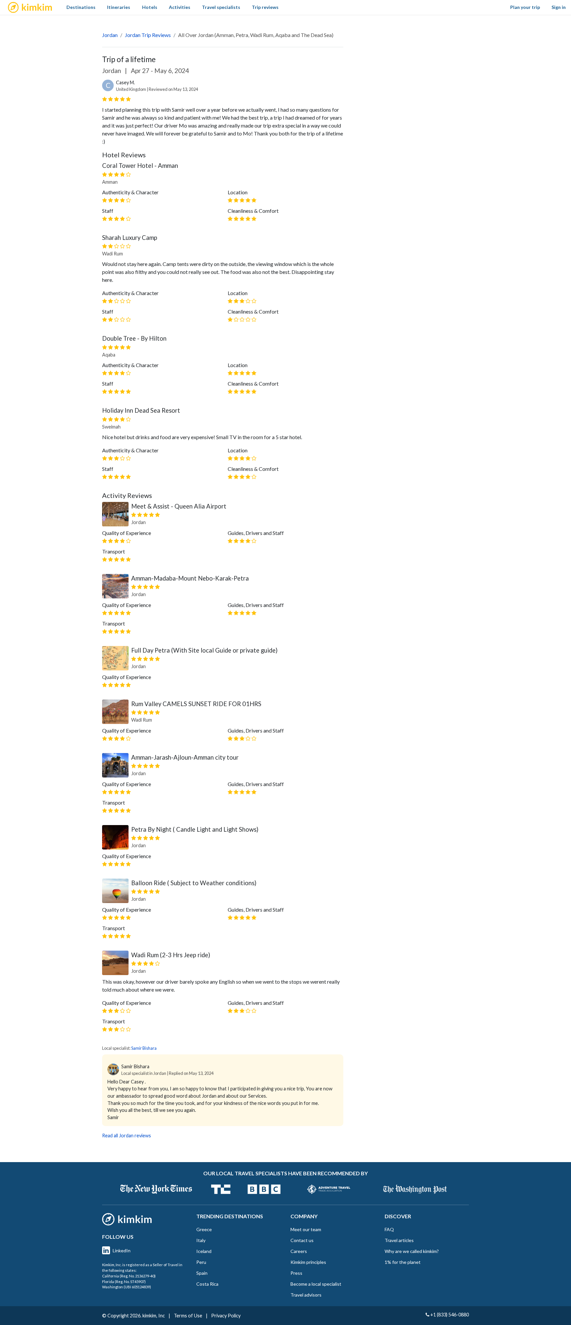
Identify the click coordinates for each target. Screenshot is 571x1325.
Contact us (302, 1240)
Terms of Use (188, 1315)
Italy (201, 1240)
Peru (201, 1262)
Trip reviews (265, 7)
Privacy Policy (226, 1315)
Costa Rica (207, 1284)
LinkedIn (122, 1250)
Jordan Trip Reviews (148, 35)
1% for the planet (403, 1262)
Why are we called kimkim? (412, 1251)
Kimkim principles (308, 1262)
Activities (179, 7)
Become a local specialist (315, 1284)
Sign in (559, 7)
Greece (204, 1229)
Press (296, 1273)
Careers (298, 1251)
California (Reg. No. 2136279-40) (129, 1276)
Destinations (80, 7)
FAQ (389, 1229)
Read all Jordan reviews (126, 1135)
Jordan (110, 35)
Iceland (203, 1251)
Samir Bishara (144, 1048)
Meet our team (305, 1229)
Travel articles (399, 1240)
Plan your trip (525, 7)
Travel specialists (221, 7)
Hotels (149, 7)
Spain (202, 1273)
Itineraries (118, 7)
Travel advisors (306, 1295)
